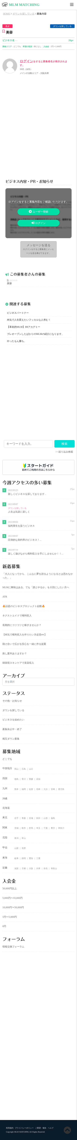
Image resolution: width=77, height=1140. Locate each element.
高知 (38, 779)
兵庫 (38, 868)
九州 (4, 788)
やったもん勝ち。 (16, 341)
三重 (38, 858)
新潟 (16, 838)
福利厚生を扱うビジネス (21, 526)
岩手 (16, 818)
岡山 (16, 769)
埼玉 (38, 828)
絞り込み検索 (65, 452)
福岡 (24, 789)
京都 (24, 868)
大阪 (31, 868)
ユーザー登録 (40, 211)
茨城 (16, 828)
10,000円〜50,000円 (13, 907)
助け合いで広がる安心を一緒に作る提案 (24, 644)
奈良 (46, 868)
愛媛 (31, 779)
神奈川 (61, 828)
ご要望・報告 (40, 1128)
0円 (4, 926)
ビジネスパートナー (18, 313)
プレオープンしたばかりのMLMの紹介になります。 (35, 334)
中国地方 (7, 768)
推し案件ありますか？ (14, 653)
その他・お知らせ (12, 701)
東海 (4, 857)
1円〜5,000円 (56, 46)
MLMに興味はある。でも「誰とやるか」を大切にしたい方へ (35, 587)
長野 (24, 848)
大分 (46, 789)
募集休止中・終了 (12, 729)
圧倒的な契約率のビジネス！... (24, 540)
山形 (46, 818)
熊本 (16, 789)
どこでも (17, 46)
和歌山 (54, 868)
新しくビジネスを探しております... (27, 494)
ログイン (26, 61)
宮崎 (53, 789)
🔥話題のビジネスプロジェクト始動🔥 (23, 606)
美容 (9, 283)
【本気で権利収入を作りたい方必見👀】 (24, 634)
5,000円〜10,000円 (12, 898)
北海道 (6, 808)
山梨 (16, 848)
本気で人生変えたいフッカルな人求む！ (29, 320)
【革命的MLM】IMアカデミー (23, 327)
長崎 (38, 789)
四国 (4, 778)
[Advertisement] (38, 126)
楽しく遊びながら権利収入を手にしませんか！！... (35, 553)
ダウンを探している (62, 26)
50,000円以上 (9, 888)
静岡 (24, 858)
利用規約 (9, 1128)
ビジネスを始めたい (13, 719)
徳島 (16, 779)
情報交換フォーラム (13, 946)
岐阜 (16, 858)
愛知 (31, 858)
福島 (53, 818)
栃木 (24, 828)
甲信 (4, 847)
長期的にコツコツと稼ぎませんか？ (21, 625)
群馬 (31, 828)
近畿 (4, 867)
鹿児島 (61, 789)
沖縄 (4, 798)
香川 (24, 779)
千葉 (46, 828)
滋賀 (16, 868)
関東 (4, 827)
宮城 (31, 818)
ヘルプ (50, 1128)
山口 (31, 769)
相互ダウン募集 (10, 739)
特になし (37, 46)
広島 (24, 769)
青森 (24, 818)
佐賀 (31, 789)
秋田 (38, 818)
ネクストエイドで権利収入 (17, 615)
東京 (53, 828)
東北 (4, 817)
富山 (24, 838)
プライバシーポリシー (24, 1128)
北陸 (4, 837)
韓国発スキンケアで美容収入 (18, 663)
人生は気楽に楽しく (19, 512)
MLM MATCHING (24, 5)
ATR (4, 596)
